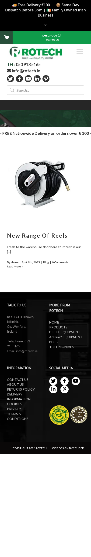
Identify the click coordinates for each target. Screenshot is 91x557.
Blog (46, 262)
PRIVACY (14, 409)
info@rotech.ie (25, 70)
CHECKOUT (50, 35)
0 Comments (60, 262)
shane (14, 262)
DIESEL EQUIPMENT (64, 332)
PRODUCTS (58, 327)
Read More (14, 266)
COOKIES (14, 404)
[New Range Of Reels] (45, 187)
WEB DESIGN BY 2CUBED (68, 448)
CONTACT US (17, 379)
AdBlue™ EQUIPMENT (65, 337)
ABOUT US (15, 384)
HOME (54, 322)
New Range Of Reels (37, 235)
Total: (51, 39)
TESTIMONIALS (61, 347)
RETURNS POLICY (21, 389)
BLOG (53, 342)
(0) (59, 35)
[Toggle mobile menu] (80, 51)
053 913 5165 (28, 64)
